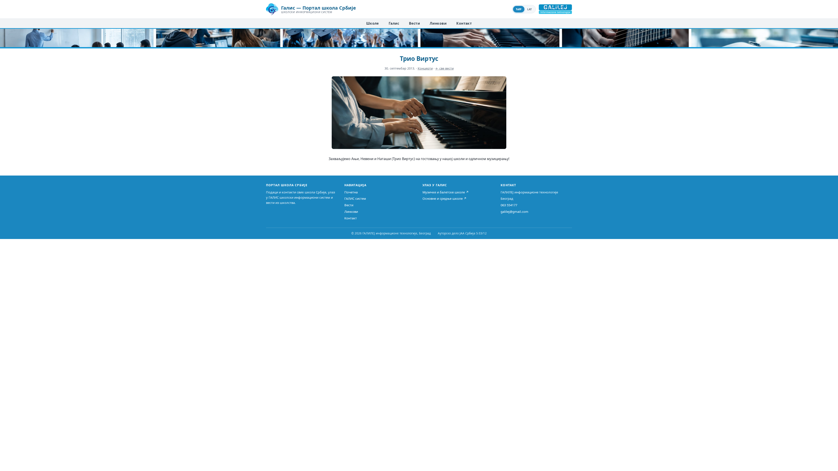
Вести (414, 23)
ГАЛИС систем (355, 198)
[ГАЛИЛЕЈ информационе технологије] (555, 9)
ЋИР (519, 9)
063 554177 (509, 205)
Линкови (438, 23)
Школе (372, 23)
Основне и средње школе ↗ (444, 198)
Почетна (351, 192)
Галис (394, 23)
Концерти (425, 68)
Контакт (464, 23)
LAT (529, 9)
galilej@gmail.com (514, 211)
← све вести (444, 68)
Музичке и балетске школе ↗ (445, 192)
